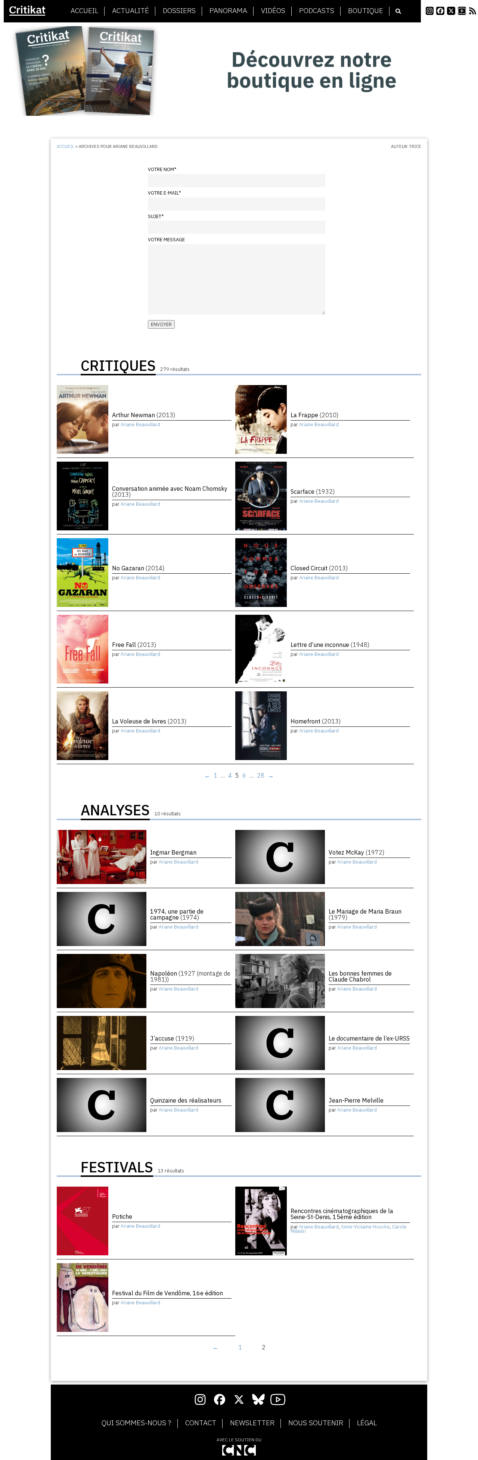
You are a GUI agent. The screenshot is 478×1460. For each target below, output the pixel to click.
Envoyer (161, 324)
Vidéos (273, 11)
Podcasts (316, 11)
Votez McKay (356, 852)
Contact (200, 1423)
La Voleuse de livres (149, 721)
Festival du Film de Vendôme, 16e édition (167, 1293)
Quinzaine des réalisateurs (185, 1100)
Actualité (130, 11)
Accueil (84, 11)
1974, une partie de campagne (177, 914)
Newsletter (252, 1423)
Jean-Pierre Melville (356, 1100)
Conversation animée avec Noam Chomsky (169, 491)
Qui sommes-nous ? (136, 1423)
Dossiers (179, 11)
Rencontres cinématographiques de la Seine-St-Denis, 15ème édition (342, 1214)
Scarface (313, 491)
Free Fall (134, 644)
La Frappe (314, 415)
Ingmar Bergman (173, 852)
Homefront (316, 721)
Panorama (228, 11)
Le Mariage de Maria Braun (365, 914)
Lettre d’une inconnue (330, 644)
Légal (367, 1423)
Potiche (122, 1216)
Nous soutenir (315, 1423)
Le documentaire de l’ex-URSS (369, 1038)
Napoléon (190, 976)
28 (260, 775)
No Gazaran (138, 568)
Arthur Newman (143, 415)
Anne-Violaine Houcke (365, 1227)
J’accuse (172, 1038)
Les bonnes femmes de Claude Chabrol (360, 976)
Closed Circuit (319, 568)
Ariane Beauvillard (140, 424)
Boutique (365, 11)
